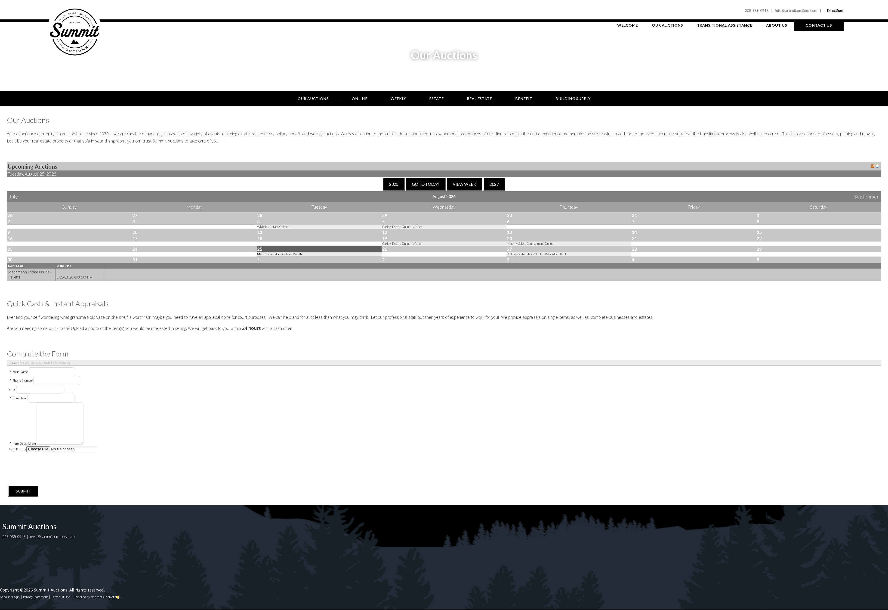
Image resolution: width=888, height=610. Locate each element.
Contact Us (819, 25)
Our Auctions (667, 25)
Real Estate (479, 98)
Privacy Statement (35, 597)
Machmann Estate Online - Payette (280, 254)
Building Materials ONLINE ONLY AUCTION (536, 254)
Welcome (627, 25)
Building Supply (573, 98)
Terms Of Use (60, 597)
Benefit (523, 98)
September (866, 196)
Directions (835, 10)
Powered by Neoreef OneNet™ (95, 597)
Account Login (10, 597)
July (13, 196)
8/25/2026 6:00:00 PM (74, 277)
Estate (436, 98)
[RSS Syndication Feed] (873, 166)
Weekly (398, 98)
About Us (776, 25)
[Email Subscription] (878, 166)
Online (359, 98)
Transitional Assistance (724, 25)
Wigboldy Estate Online (272, 227)
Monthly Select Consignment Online (530, 243)
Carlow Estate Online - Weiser (402, 227)
